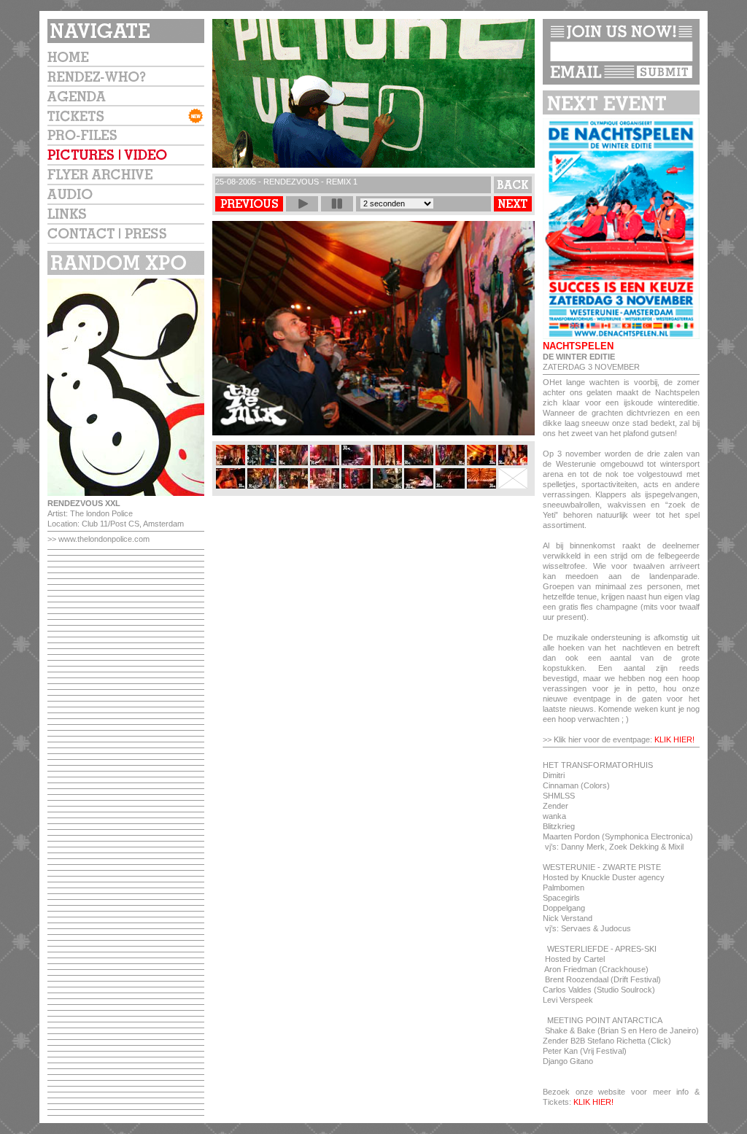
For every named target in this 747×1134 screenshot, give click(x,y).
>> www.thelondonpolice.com (98, 539)
